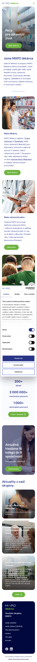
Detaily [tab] (17, 294)
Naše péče (11, 247)
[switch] (32, 336)
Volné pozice (13, 469)
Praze (27, 138)
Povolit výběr (18, 365)
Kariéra (8, 633)
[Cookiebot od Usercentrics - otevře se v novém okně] (26, 288)
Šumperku (18, 141)
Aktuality (8, 637)
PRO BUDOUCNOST (12, 630)
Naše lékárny (13, 45)
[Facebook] (6, 649)
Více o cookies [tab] (29, 294)
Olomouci (8, 141)
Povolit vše (18, 358)
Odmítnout (18, 372)
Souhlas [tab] (6, 294)
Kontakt (8, 640)
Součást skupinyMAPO (13, 615)
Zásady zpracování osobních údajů (18, 659)
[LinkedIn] (11, 649)
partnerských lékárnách (21, 159)
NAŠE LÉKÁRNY (10, 623)
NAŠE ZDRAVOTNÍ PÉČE (14, 626)
